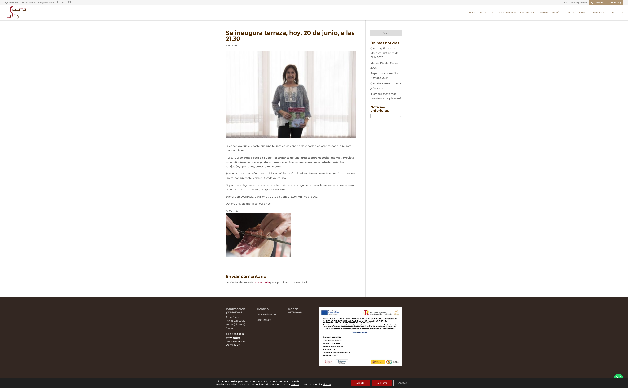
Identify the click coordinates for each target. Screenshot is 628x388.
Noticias (599, 13)
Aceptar (360, 382)
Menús (556, 13)
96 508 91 (235, 334)
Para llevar (577, 13)
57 (242, 334)
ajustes (327, 384)
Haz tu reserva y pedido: (575, 3)
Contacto (616, 13)
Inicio (473, 13)
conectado (262, 282)
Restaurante (507, 13)
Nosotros (487, 13)
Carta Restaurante (534, 13)
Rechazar (381, 382)
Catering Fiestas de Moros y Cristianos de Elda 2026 (384, 53)
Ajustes (402, 382)
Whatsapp (616, 2)
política (294, 384)
